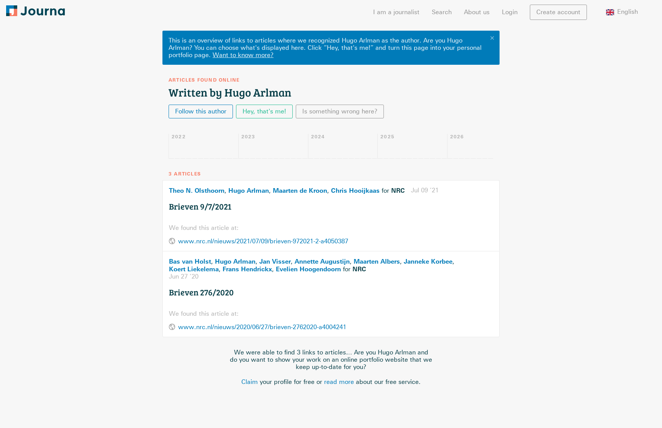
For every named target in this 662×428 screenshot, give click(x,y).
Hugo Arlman (248, 190)
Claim (249, 381)
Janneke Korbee (428, 261)
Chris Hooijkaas (355, 190)
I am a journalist (396, 12)
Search (442, 12)
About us (477, 12)
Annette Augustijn (322, 261)
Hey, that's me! (264, 111)
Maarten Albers (377, 261)
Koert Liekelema (194, 269)
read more (339, 381)
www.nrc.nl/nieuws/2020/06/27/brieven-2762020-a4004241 (262, 327)
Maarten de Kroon (300, 190)
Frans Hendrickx (247, 269)
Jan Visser (275, 261)
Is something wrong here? (339, 111)
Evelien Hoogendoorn (308, 269)
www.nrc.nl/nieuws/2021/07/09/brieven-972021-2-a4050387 (263, 241)
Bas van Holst (190, 261)
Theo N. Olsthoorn (196, 190)
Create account (558, 12)
